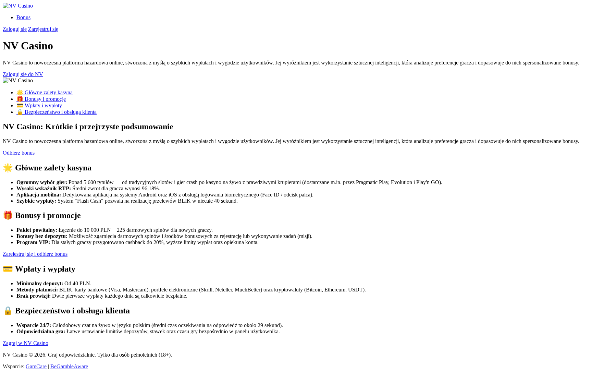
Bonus (23, 17)
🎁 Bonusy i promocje (41, 99)
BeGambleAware (69, 366)
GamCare (36, 366)
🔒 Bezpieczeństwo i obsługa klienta (56, 112)
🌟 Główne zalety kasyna (44, 92)
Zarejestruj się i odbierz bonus (35, 254)
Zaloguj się (15, 29)
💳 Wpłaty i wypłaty (39, 105)
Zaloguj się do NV (23, 74)
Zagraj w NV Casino (25, 343)
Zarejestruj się (43, 29)
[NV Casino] (18, 6)
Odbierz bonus (19, 153)
